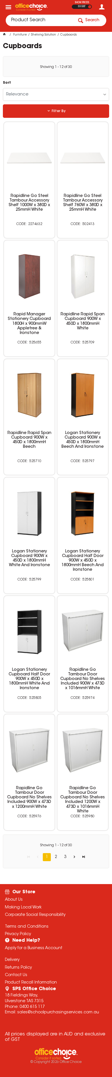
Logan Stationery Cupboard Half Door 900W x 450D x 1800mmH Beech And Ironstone (82, 561)
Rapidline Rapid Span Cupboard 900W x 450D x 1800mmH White (83, 321)
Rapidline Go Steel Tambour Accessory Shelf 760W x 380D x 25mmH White (83, 203)
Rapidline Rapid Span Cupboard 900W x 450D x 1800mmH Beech (29, 440)
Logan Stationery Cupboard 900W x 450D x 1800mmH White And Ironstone (29, 558)
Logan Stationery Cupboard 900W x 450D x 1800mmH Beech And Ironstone (82, 440)
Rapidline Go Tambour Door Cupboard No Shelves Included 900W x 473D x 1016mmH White (82, 679)
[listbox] (56, 94)
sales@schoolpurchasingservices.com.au (58, 1012)
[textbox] (40, 20)
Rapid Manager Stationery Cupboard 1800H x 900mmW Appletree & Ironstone (29, 323)
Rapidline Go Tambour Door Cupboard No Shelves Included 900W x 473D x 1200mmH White (29, 797)
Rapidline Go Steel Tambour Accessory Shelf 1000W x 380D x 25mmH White (29, 203)
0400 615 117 (32, 1007)
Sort (7, 83)
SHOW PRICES (82, 2)
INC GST (89, 6)
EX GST (81, 6)
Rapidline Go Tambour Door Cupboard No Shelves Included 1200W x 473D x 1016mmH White (82, 799)
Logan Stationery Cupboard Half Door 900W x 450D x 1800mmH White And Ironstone (29, 679)
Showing (56, 67)
